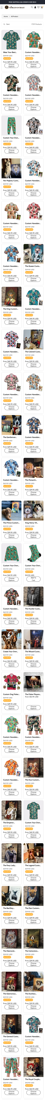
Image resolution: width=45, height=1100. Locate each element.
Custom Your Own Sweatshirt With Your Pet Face (10, 565)
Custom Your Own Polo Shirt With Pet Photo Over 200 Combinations (32, 822)
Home (6, 16)
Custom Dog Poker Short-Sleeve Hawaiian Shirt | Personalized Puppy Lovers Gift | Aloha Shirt (11, 694)
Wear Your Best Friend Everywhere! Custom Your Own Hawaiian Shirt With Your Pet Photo (11, 52)
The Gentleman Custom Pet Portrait (11, 437)
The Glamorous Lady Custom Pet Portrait (10, 994)
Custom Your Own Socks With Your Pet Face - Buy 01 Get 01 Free (33, 565)
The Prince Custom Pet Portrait (10, 523)
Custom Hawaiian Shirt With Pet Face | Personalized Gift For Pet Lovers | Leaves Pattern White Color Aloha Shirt (33, 180)
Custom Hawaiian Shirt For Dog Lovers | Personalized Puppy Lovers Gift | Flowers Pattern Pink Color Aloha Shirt (11, 394)
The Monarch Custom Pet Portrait (33, 480)
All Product (14, 16)
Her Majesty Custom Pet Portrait (11, 180)
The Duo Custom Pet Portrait (32, 780)
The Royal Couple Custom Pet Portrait (33, 1079)
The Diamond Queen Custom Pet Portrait (11, 951)
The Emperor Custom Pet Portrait (11, 822)
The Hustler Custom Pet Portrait (33, 609)
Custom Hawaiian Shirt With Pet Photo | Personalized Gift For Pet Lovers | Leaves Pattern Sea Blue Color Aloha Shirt (11, 266)
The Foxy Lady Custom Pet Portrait (11, 865)
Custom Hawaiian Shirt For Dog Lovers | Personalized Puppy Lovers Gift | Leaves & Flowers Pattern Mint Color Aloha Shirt (33, 52)
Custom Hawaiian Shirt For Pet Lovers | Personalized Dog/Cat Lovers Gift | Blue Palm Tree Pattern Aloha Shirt (33, 437)
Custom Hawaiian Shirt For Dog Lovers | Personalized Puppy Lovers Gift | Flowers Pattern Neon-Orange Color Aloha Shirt (11, 780)
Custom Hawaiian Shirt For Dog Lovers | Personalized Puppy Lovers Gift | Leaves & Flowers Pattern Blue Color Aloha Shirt (11, 480)
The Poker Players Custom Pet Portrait (33, 694)
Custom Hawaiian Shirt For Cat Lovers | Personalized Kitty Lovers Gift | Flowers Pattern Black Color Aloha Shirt (33, 138)
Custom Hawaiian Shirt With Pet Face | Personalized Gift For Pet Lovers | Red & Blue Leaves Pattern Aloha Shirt (11, 352)
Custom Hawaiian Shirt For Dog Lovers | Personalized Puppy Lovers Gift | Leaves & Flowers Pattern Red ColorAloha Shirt (33, 223)
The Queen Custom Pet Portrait (33, 266)
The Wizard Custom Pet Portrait (33, 651)
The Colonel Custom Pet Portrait (33, 352)
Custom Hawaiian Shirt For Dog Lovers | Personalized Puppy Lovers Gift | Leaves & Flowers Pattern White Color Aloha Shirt (33, 95)
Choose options (11, 66)
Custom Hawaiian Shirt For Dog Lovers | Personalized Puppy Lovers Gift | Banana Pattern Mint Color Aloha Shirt (11, 737)
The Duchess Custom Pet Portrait (33, 994)
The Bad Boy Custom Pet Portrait (11, 908)
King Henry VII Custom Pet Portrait (33, 523)
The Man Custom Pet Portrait (32, 908)
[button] (32, 7)
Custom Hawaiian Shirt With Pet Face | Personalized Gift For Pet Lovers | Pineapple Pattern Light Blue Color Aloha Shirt (33, 394)
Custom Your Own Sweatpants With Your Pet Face (10, 138)
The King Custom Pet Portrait (10, 309)
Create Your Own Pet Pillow (10, 651)
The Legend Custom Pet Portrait (33, 865)
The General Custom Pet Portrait (11, 1036)
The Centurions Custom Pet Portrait (33, 951)
